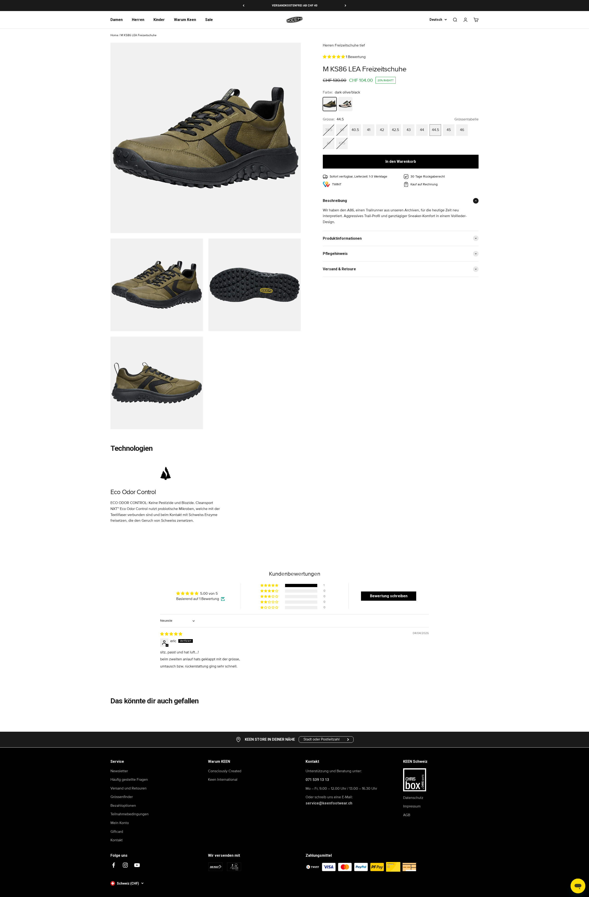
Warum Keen (185, 19)
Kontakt (116, 840)
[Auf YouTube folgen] (137, 865)
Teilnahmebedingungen (129, 814)
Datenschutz (413, 798)
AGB (406, 815)
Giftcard (116, 831)
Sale (209, 19)
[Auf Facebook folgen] (113, 865)
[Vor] (345, 5)
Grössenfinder (121, 797)
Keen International (222, 779)
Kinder (159, 19)
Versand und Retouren (128, 788)
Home (114, 35)
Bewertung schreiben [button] (388, 596)
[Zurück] (243, 5)
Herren (138, 19)
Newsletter (119, 771)
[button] (334, 57)
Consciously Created (224, 771)
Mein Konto (119, 823)
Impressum (412, 806)
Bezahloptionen (123, 805)
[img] (171, 634)
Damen (116, 19)
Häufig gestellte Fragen (129, 779)
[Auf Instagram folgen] (125, 865)
